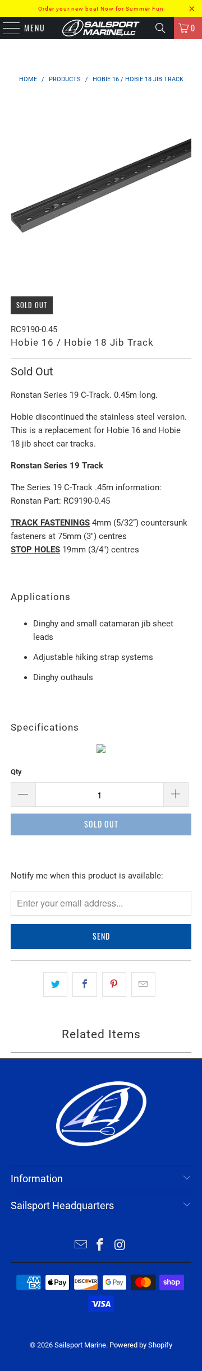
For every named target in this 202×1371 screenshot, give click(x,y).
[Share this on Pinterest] (114, 984)
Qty (16, 772)
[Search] (160, 28)
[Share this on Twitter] (55, 984)
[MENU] (5, 28)
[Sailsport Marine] (101, 28)
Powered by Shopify (140, 1345)
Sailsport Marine (80, 1345)
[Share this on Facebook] (84, 984)
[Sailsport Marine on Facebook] (100, 1245)
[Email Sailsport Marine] (80, 1245)
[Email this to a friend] (143, 984)
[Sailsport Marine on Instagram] (120, 1245)
